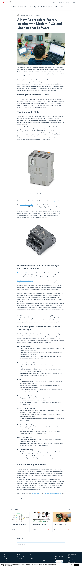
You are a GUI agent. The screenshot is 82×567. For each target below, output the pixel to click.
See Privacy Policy (8, 565)
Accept (76, 564)
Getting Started (22, 7)
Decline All (70, 564)
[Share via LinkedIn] (21, 498)
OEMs (56, 7)
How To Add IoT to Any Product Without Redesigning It (60, 525)
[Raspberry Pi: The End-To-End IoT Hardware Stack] (41, 517)
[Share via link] (24, 498)
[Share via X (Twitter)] (18, 498)
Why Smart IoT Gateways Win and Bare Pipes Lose (19, 525)
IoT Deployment (34, 7)
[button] (53, 2)
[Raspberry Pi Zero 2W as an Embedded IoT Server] (62, 517)
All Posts (13, 7)
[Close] (80, 565)
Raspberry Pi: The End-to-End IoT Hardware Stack (40, 525)
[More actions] (64, 15)
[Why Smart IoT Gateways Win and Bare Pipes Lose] (20, 517)
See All (69, 509)
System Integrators (46, 7)
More (61, 7)
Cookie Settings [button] (62, 564)
